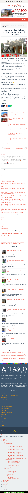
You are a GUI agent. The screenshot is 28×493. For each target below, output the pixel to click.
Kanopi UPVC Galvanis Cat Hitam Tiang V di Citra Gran (17, 129)
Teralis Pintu (13, 355)
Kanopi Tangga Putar (5, 177)
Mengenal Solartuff (5, 240)
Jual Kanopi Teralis (5, 430)
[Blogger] (21, 1)
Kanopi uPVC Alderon (5, 402)
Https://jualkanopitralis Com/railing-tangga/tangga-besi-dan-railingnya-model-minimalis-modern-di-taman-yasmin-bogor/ (14, 185)
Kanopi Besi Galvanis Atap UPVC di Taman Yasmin (12, 233)
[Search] (4, 486)
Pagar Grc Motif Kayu (17, 354)
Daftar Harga (4, 397)
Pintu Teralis (3, 410)
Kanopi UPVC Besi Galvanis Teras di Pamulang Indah (16, 134)
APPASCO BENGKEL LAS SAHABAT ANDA (9, 395)
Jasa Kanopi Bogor (5, 399)
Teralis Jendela (9, 354)
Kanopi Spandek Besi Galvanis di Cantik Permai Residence (13, 235)
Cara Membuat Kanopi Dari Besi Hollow (13, 360)
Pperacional (3, 175)
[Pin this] (6, 106)
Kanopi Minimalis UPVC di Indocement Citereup (11, 237)
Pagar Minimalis (10, 352)
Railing (2, 224)
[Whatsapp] (11, 106)
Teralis (2, 219)
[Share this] (2, 106)
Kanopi (2, 217)
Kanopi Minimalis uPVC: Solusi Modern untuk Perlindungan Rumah (16, 113)
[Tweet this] (4, 106)
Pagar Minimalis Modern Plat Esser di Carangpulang (21, 149)
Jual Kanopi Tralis (14, 5)
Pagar (2, 226)
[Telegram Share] (9, 106)
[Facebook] (7, 1)
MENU (25, 19)
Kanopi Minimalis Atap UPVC (10, 143)
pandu (3, 154)
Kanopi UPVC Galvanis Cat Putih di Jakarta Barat (17, 125)
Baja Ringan (3, 222)
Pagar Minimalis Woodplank (7, 406)
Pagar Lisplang (17, 352)
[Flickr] (19, 1)
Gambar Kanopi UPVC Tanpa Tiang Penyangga (15, 119)
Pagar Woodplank (5, 408)
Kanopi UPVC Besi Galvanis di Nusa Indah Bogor (17, 139)
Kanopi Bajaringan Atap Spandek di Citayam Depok (6, 149)
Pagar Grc (17, 357)
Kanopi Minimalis (10, 357)
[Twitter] (9, 1)
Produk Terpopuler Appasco (7, 412)
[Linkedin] (15, 1)
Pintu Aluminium (10, 358)
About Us (3, 393)
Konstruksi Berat (4, 228)
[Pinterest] (11, 1)
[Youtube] (17, 1)
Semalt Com (3, 352)
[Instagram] (13, 1)
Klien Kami (3, 404)
